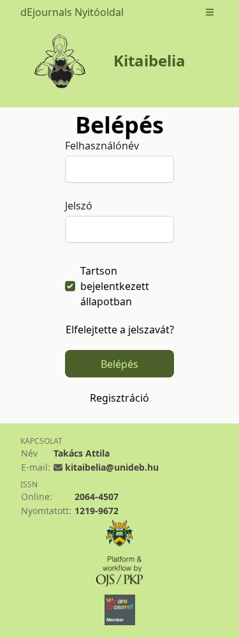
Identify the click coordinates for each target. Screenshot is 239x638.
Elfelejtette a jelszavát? (120, 330)
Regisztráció (119, 398)
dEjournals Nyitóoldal (72, 12)
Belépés (119, 364)
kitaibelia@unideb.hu (112, 467)
